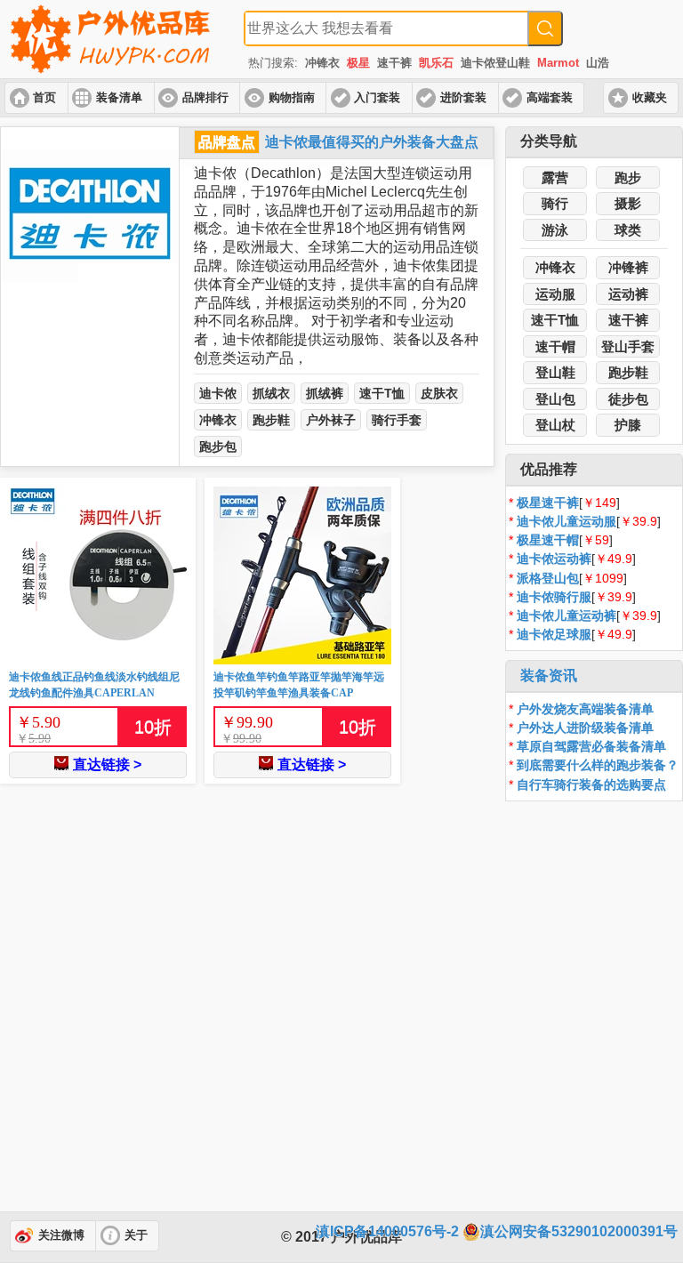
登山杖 (555, 424)
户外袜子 (331, 420)
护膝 (628, 424)
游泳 (555, 229)
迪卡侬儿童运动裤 (566, 615)
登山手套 (628, 346)
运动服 (555, 294)
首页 (44, 98)
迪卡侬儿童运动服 (566, 521)
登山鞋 (555, 372)
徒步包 (628, 398)
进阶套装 (463, 98)
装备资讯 (548, 675)
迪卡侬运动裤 (554, 558)
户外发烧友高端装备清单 (585, 709)
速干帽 (555, 346)
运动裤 (628, 294)
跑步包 (218, 446)
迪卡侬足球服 (554, 634)
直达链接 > (107, 764)
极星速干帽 (548, 540)
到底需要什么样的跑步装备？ (598, 765)
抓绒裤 (324, 393)
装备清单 (119, 98)
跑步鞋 (271, 420)
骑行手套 (397, 420)
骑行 (555, 203)
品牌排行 (205, 98)
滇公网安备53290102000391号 (579, 1231)
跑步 (628, 177)
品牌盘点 (226, 141)
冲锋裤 (628, 267)
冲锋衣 (322, 62)
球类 (628, 229)
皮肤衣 (439, 393)
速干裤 (394, 62)
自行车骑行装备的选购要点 (591, 784)
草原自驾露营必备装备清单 (591, 746)
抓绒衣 (271, 393)
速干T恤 (382, 393)
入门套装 (377, 98)
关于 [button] (136, 1235)
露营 (555, 177)
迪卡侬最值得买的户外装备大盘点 (371, 141)
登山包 (555, 398)
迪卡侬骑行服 (554, 597)
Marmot (558, 62)
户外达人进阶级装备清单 (585, 727)
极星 (358, 62)
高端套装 (549, 98)
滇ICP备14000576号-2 (387, 1231)
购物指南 (292, 98)
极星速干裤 (548, 502)
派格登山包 (548, 578)
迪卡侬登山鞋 (495, 62)
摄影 (628, 203)
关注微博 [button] (61, 1235)
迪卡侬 (218, 393)
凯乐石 (436, 62)
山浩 (597, 62)
